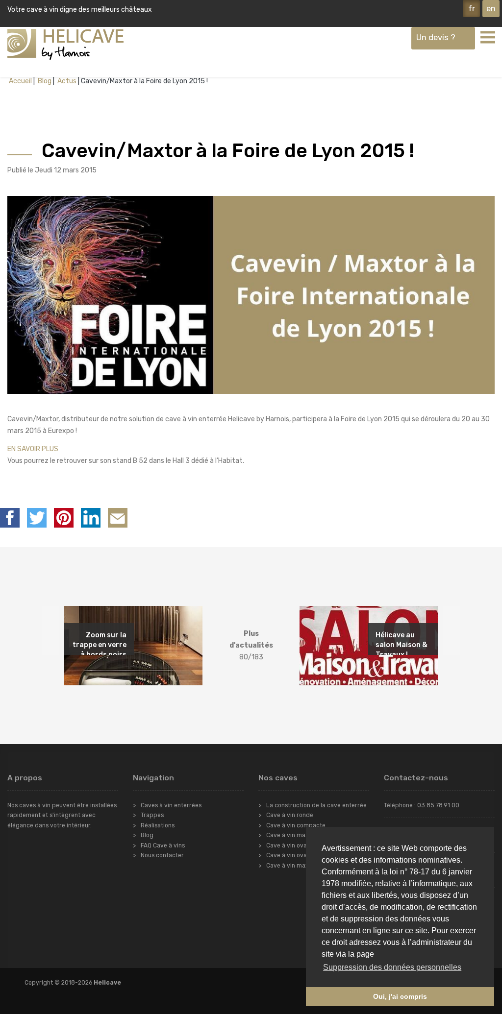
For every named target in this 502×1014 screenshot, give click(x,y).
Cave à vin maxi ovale (296, 865)
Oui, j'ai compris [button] (400, 996)
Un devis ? (435, 37)
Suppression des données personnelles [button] (392, 967)
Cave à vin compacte (296, 825)
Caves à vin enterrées (171, 805)
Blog (44, 81)
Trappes (152, 815)
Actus (66, 81)
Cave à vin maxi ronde (297, 835)
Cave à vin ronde (289, 815)
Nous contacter (162, 855)
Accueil (20, 81)
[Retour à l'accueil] (65, 44)
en (491, 8)
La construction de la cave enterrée (316, 805)
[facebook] (10, 518)
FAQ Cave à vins (163, 845)
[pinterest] (64, 518)
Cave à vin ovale (289, 845)
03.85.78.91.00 (438, 805)
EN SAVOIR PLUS (32, 449)
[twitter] (37, 518)
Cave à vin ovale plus (295, 855)
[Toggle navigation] (487, 37)
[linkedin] (90, 518)
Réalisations (158, 825)
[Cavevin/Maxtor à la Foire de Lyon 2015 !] (117, 518)
